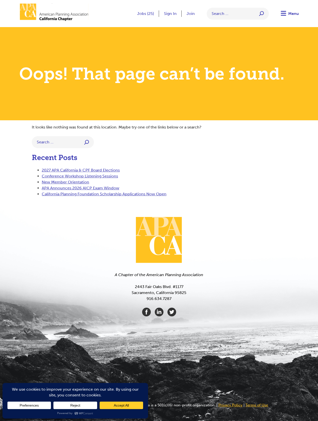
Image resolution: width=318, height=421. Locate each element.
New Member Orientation (65, 182)
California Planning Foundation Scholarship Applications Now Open (104, 194)
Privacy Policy (230, 405)
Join (191, 13)
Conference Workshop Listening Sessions (80, 176)
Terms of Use (256, 405)
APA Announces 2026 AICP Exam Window (80, 188)
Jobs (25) (145, 13)
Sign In (170, 13)
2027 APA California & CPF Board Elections (81, 170)
